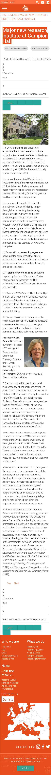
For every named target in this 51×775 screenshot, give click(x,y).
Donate (8, 699)
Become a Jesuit (9, 680)
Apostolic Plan (8, 658)
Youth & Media (33, 652)
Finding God (32, 646)
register (4, 2)
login (12, 2)
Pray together (7, 689)
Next (16, 583)
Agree (25, 768)
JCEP (4, 649)
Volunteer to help (9, 686)
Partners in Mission (10, 683)
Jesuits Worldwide (10, 655)
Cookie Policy (47, 768)
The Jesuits (6, 646)
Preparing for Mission (36, 658)
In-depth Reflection (35, 655)
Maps (4, 652)
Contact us (10, 694)
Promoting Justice (35, 649)
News (6, 666)
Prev (9, 583)
